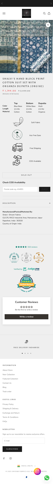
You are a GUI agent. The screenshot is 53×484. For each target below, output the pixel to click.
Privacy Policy (8, 404)
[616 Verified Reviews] (26, 293)
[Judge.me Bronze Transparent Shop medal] (39, 257)
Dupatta (42, 103)
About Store (7, 370)
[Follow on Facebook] (4, 458)
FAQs (5, 421)
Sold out (26, 175)
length (5, 108)
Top (16, 103)
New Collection (9, 374)
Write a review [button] (27, 316)
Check (45, 189)
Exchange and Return (11, 413)
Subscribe (12, 449)
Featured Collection (10, 379)
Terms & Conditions (10, 417)
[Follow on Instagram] (10, 458)
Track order (7, 391)
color (5, 106)
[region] (26, 344)
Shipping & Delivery (10, 408)
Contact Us (7, 383)
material (6, 111)
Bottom (29, 103)
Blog (4, 387)
